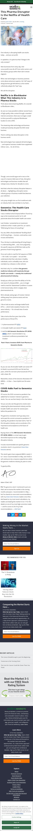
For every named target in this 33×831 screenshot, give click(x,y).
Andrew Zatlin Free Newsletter (16, 782)
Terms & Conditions (16, 789)
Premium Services (16, 774)
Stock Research (16, 776)
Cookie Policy (16, 787)
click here (17, 509)
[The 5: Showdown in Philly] (8, 565)
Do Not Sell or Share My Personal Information (16, 794)
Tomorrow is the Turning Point (10, 661)
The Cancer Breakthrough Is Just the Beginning (15, 657)
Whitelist (16, 797)
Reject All (16, 822)
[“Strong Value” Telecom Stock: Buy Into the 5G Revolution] (8, 583)
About (16, 771)
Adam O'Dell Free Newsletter (16, 780)
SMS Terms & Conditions (16, 791)
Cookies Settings (16, 817)
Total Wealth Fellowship (20, 1)
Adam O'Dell (9, 21)
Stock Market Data (16, 778)
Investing (22, 21)
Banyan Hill (10, 1)
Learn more (24, 724)
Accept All (16, 827)
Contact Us (16, 799)
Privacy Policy (16, 784)
